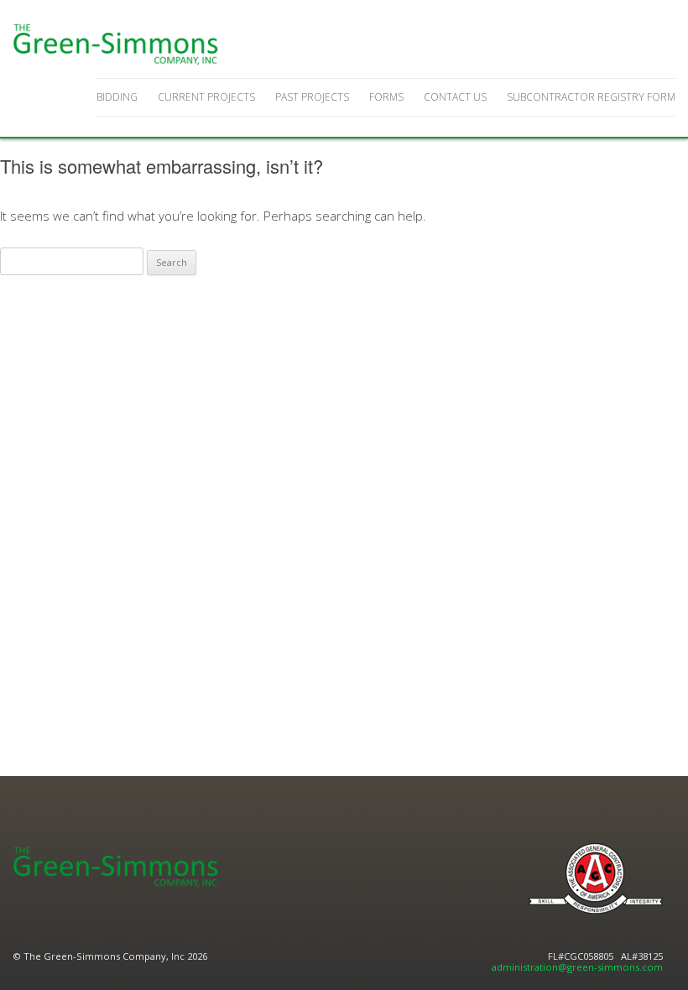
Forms (386, 97)
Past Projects (312, 97)
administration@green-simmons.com (577, 967)
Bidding (117, 97)
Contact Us (455, 97)
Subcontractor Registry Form (591, 97)
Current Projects (206, 97)
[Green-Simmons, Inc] (117, 45)
